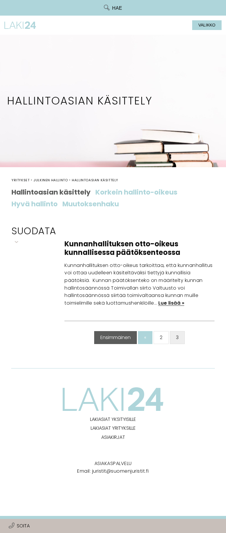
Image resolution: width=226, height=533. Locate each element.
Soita (23, 525)
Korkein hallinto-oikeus (136, 192)
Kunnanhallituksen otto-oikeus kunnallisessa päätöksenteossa (122, 248)
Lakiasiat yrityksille (113, 428)
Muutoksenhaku (90, 204)
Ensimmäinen (115, 337)
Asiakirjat (113, 437)
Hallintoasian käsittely (51, 192)
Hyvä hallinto (34, 204)
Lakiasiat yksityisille (113, 419)
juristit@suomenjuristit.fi (120, 471)
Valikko (206, 25)
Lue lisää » (171, 303)
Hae (117, 8)
